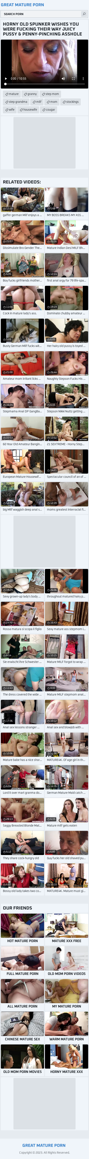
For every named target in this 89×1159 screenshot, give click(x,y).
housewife (30, 109)
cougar (50, 109)
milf (38, 102)
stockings (72, 102)
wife (11, 109)
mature (14, 94)
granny (32, 94)
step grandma (18, 102)
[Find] (84, 14)
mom (53, 102)
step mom (52, 94)
